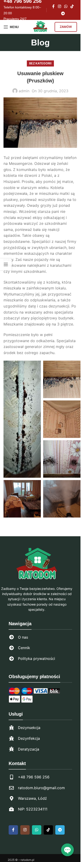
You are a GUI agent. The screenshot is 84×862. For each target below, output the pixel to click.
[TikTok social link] (72, 6)
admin (24, 91)
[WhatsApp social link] (66, 6)
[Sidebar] (6, 264)
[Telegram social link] (63, 13)
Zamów (66, 27)
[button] (21, 417)
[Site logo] (40, 26)
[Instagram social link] (59, 6)
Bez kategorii (40, 63)
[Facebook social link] (53, 6)
